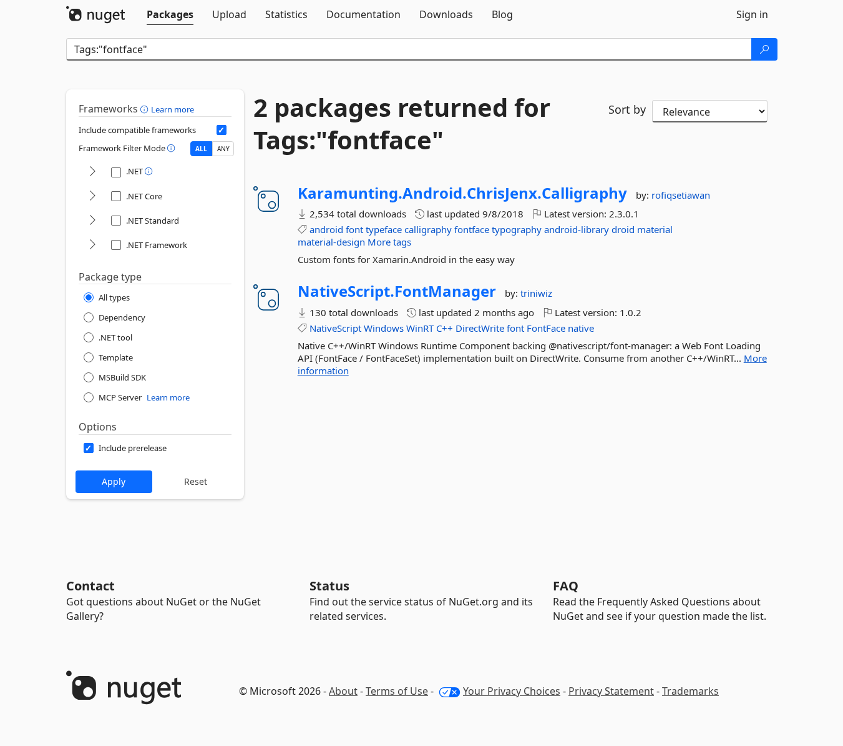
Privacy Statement (611, 691)
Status (329, 585)
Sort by (627, 109)
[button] (145, 109)
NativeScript (335, 328)
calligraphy (428, 229)
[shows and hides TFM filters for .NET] (92, 172)
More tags (389, 242)
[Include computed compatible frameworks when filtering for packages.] (221, 130)
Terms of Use (397, 691)
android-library (576, 229)
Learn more (172, 109)
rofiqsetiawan (680, 195)
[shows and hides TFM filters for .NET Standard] (92, 221)
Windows (384, 328)
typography (517, 229)
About (343, 691)
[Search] (764, 49)
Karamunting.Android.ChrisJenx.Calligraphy (462, 193)
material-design (331, 242)
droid (623, 229)
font (354, 229)
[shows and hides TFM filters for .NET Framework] (92, 245)
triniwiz (536, 293)
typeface (384, 229)
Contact (90, 585)
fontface (471, 229)
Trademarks (690, 691)
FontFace (546, 328)
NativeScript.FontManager (397, 291)
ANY (223, 148)
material (655, 229)
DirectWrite (480, 328)
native (581, 328)
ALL (201, 148)
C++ (444, 328)
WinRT (420, 328)
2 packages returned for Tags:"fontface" (401, 123)
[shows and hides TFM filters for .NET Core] (92, 196)
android (326, 229)
